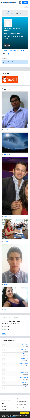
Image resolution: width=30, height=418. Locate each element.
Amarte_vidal (7, 154)
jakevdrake (24, 349)
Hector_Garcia (7, 216)
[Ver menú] (26, 6)
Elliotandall (24, 373)
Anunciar (4, 409)
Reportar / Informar (6, 400)
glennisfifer (24, 344)
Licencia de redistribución (7, 397)
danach (6, 284)
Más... (4, 333)
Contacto (4, 406)
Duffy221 (25, 382)
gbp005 (6, 129)
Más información (13, 416)
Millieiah (25, 368)
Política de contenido (21, 401)
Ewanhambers (23, 363)
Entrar (25, 2)
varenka (6, 241)
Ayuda (3, 403)
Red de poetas (12, 12)
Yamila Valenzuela (10, 14)
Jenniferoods (24, 377)
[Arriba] (20, 2)
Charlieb (25, 354)
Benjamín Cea (24, 358)
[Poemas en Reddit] (10, 79)
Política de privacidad (21, 404)
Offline (8, 45)
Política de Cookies (20, 407)
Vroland (25, 387)
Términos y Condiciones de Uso (22, 397)
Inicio (4, 12)
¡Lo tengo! (24, 413)
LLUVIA (6, 309)
